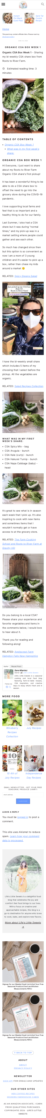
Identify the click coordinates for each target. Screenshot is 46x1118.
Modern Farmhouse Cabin (23, 1097)
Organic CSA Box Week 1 (19, 144)
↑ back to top (23, 1053)
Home (5, 29)
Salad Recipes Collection (29, 386)
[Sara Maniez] (8, 680)
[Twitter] (10, 686)
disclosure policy (8, 37)
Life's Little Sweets (30, 673)
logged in (22, 817)
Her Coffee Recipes (23, 1094)
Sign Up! (8, 1081)
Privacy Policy (23, 1068)
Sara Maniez (21, 670)
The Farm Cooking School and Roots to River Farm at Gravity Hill (22, 543)
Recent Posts (16, 666)
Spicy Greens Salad (26, 276)
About (23, 1065)
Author (6, 666)
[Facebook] (7, 686)
